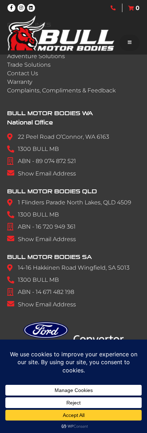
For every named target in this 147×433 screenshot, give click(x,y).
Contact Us (22, 73)
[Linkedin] (31, 8)
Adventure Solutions (36, 56)
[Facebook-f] (11, 8)
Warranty (19, 81)
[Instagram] (21, 8)
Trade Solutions (29, 64)
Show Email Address (47, 173)
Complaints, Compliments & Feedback (61, 90)
